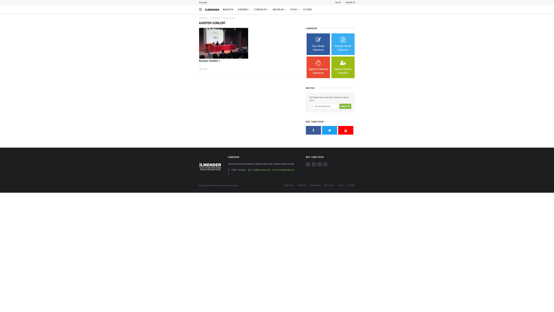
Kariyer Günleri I (209, 61)
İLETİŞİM (307, 9)
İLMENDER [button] (243, 9)
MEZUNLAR (329, 185)
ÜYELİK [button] (293, 9)
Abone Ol (345, 106)
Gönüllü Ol (350, 2)
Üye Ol (338, 2)
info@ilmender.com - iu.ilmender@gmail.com (273, 170)
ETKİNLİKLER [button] (260, 9)
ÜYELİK (341, 185)
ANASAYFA (228, 9)
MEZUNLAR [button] (278, 9)
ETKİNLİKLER (215, 18)
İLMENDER (301, 185)
